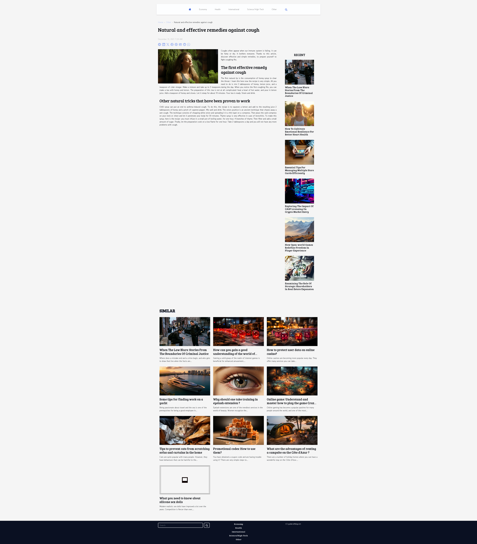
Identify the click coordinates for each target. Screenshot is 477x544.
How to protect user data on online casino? (291, 352)
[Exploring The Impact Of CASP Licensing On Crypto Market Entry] (299, 190)
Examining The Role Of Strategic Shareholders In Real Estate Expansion (299, 286)
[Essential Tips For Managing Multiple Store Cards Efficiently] (299, 152)
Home (160, 22)
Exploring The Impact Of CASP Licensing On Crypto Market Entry (299, 208)
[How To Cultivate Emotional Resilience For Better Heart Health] (299, 113)
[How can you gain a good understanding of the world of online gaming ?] (238, 331)
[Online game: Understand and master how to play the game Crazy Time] (292, 380)
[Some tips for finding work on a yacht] (184, 380)
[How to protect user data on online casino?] (292, 331)
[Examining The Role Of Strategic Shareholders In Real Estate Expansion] (299, 267)
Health (217, 9)
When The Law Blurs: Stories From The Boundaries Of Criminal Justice (299, 91)
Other (274, 9)
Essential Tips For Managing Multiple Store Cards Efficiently (299, 170)
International (233, 9)
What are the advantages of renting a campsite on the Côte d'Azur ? (291, 450)
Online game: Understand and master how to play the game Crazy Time (291, 403)
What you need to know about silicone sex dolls (179, 500)
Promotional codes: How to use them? (234, 450)
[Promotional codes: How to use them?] (238, 430)
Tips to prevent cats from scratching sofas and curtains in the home (184, 450)
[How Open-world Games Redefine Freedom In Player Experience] (299, 229)
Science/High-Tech (255, 9)
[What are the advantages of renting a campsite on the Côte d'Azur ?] (292, 430)
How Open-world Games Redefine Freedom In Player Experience (299, 247)
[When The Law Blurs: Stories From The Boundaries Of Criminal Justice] (299, 71)
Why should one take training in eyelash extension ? (235, 401)
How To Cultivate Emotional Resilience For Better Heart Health (299, 131)
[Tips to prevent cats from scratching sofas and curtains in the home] (184, 430)
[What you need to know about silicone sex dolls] (184, 479)
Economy (203, 9)
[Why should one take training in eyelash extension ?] (238, 380)
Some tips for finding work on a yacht (181, 401)
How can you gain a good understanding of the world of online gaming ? (234, 353)
